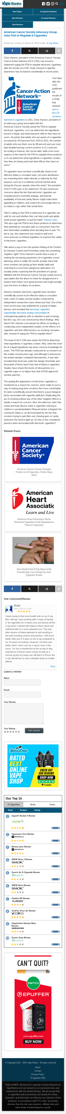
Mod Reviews (17, 18)
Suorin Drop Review (21, 937)
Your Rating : (10, 728)
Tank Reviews (17, 24)
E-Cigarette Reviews (48, 12)
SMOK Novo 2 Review (22, 859)
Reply (52, 666)
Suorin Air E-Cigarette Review (26, 872)
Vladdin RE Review (21, 898)
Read (55, 828)
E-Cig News (52, 43)
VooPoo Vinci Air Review (23, 911)
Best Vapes (17, 12)
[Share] (12, 51)
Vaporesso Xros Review (23, 834)
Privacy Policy (37, 1074)
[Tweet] (29, 51)
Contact (37, 1071)
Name (6, 678)
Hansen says (50, 219)
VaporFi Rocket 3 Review (23, 816)
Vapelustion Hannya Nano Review (24, 924)
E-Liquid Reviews (48, 18)
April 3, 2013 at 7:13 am (22, 608)
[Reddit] (46, 51)
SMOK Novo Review (21, 885)
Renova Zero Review (21, 847)
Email (6, 690)
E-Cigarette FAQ (38, 1078)
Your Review (10, 702)
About (37, 1067)
